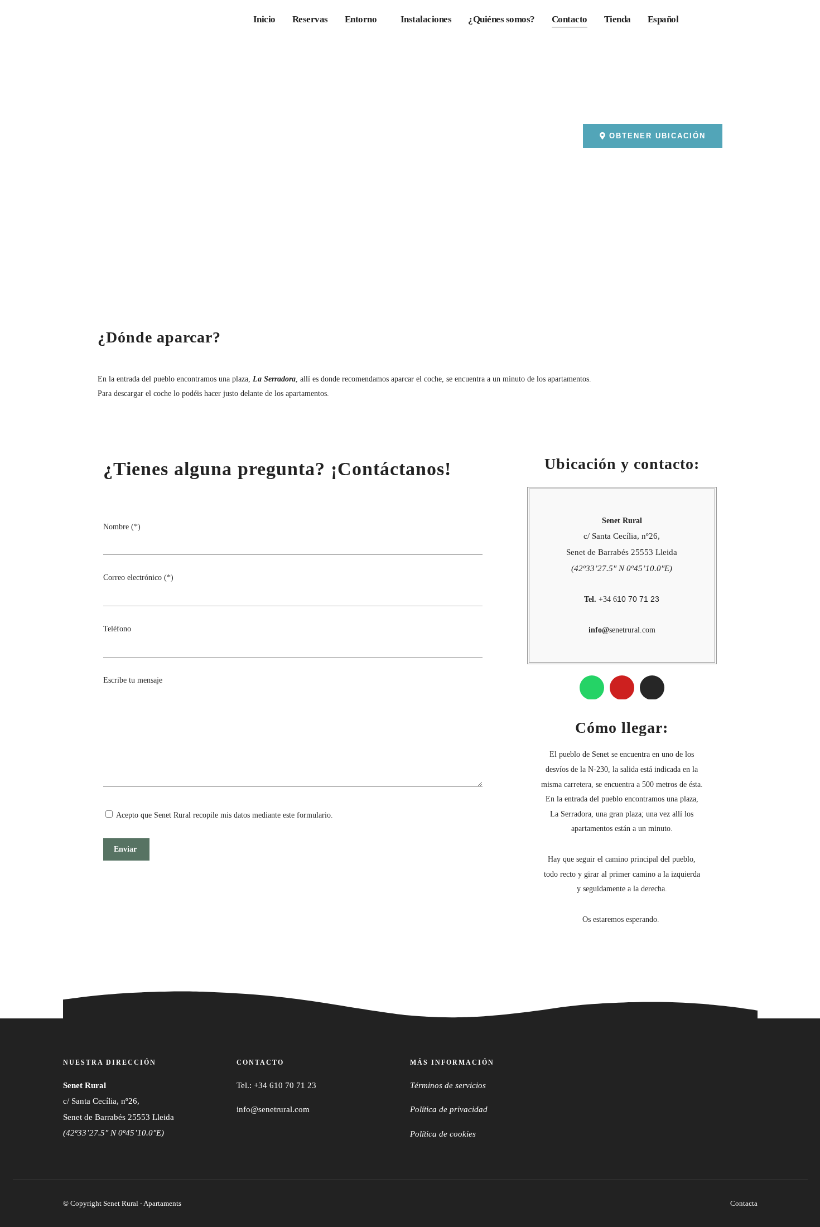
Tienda (617, 19)
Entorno (361, 19)
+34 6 (621, 599)
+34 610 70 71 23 (285, 1085)
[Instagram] (652, 687)
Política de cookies (443, 1133)
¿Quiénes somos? (501, 19)
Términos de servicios (448, 1085)
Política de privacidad (449, 1109)
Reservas (310, 19)
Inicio (264, 19)
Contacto (569, 19)
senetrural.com (622, 630)
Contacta (744, 1203)
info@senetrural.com (273, 1109)
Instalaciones (426, 19)
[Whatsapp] (592, 687)
